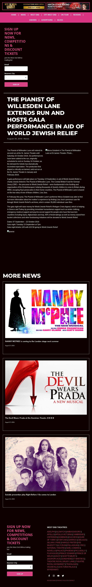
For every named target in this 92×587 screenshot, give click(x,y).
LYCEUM (62, 545)
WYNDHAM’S (52, 570)
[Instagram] (54, 576)
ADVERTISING (47, 20)
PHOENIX (70, 551)
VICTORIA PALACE (68, 567)
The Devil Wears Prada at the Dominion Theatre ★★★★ (29, 418)
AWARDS (33, 20)
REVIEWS (77, 15)
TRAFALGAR (71, 564)
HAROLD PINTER (69, 542)
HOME (13, 15)
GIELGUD (82, 540)
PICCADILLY (80, 551)
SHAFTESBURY (69, 556)
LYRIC (81, 545)
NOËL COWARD (73, 548)
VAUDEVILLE (52, 567)
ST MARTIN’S (78, 559)
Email (6, 64)
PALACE (60, 551)
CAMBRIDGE (78, 534)
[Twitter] (63, 576)
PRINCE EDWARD (67, 553)
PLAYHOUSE (52, 553)
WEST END (35, 15)
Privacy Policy (62, 580)
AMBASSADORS (74, 532)
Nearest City (9, 73)
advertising (51, 580)
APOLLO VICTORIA (64, 534)
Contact (72, 580)
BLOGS (60, 20)
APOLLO (50, 534)
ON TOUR (65, 15)
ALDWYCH (60, 532)
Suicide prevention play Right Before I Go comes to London (30, 495)
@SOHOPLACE (53, 559)
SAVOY (58, 556)
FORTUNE (62, 540)
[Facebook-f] (49, 576)
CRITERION (52, 537)
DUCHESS (73, 537)
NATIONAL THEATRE (56, 548)
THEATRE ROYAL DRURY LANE (60, 561)
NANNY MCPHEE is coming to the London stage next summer (32, 341)
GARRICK (72, 540)
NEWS (23, 15)
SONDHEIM (66, 559)
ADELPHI (51, 532)
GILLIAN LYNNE (53, 542)
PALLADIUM (72, 545)
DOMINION (63, 537)
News (26, 139)
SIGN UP (16, 84)
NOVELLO (51, 551)
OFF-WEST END (50, 15)
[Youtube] (58, 576)
